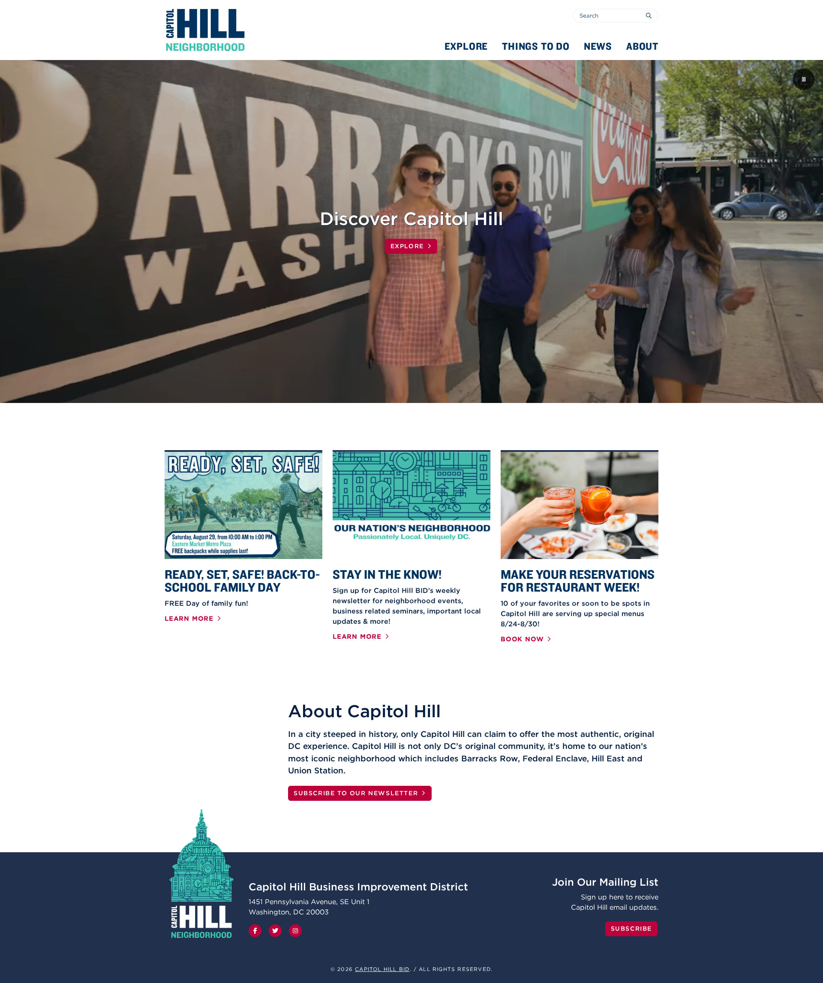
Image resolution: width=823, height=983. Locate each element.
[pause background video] (803, 79)
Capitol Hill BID (382, 969)
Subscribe (631, 928)
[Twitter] (275, 930)
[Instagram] (295, 930)
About (642, 46)
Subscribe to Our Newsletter (356, 793)
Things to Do (536, 46)
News (598, 46)
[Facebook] (255, 930)
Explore (466, 46)
